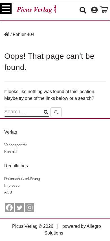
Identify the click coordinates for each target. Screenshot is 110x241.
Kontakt (10, 152)
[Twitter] (19, 207)
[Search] (56, 112)
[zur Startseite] (36, 9)
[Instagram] (29, 207)
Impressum (13, 185)
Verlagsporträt (15, 145)
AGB (8, 192)
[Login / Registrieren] (94, 10)
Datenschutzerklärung (22, 179)
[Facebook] (9, 207)
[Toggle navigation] (6, 8)
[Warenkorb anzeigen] (104, 10)
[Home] (6, 34)
